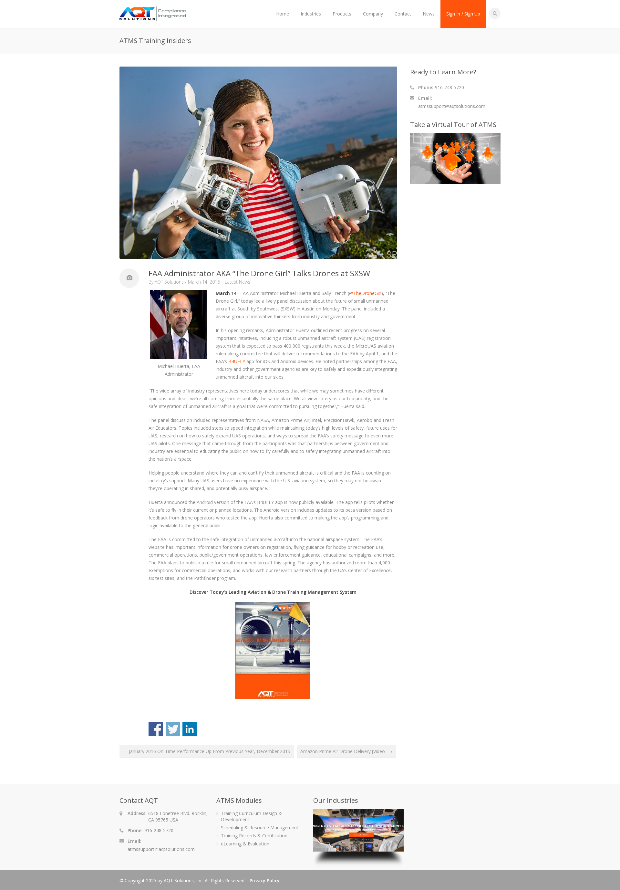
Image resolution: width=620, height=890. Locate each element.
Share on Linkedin (189, 729)
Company (373, 14)
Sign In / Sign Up (463, 14)
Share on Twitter (173, 729)
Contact (403, 14)
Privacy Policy (265, 880)
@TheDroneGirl (365, 293)
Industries (311, 14)
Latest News (237, 282)
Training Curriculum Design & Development (251, 816)
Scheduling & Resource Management (259, 827)
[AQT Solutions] (152, 17)
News (429, 14)
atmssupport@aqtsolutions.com (451, 106)
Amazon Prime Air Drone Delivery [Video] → (346, 751)
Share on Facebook (156, 729)
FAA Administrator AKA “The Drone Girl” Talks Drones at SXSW (259, 273)
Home (282, 14)
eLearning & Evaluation (245, 844)
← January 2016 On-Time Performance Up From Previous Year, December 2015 (206, 751)
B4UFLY (236, 361)
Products (342, 14)
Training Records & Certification (254, 835)
